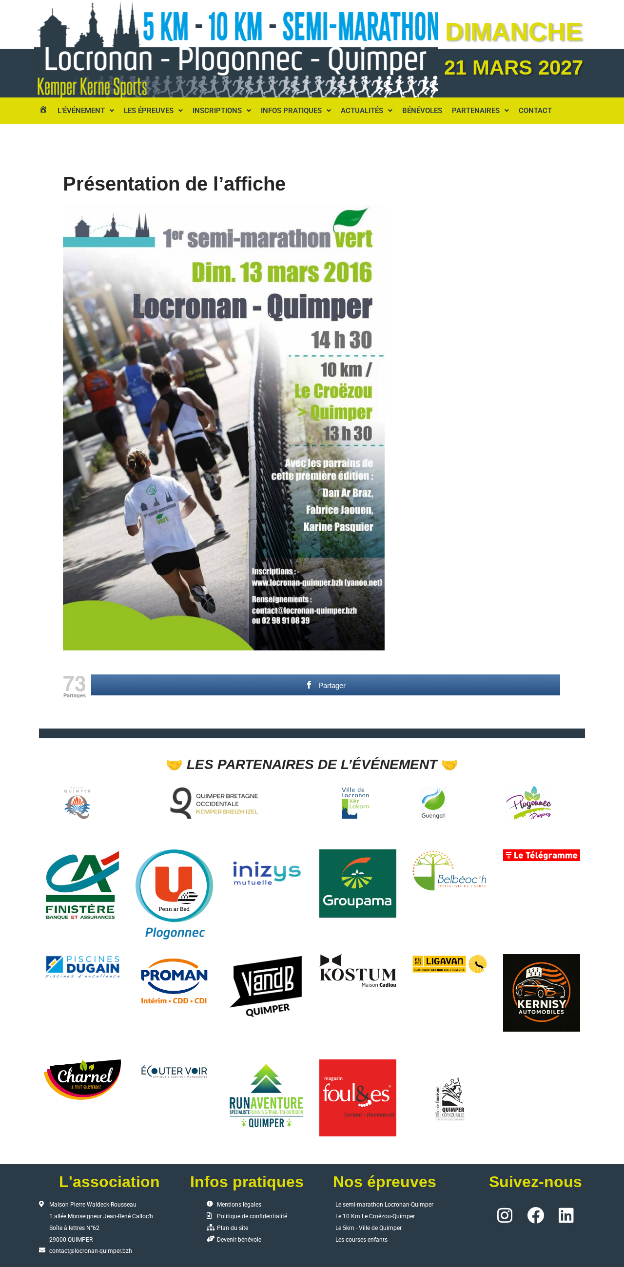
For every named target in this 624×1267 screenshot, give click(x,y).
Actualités (362, 110)
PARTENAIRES (476, 110)
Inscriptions (217, 110)
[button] (86, 110)
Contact (535, 110)
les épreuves (149, 110)
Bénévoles (422, 110)
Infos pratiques (291, 110)
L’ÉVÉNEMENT (81, 110)
